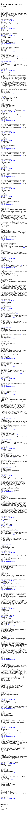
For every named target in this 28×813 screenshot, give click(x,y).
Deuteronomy (4, 808)
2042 (13, 615)
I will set (3, 737)
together (2, 790)
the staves (2, 419)
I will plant (6, 663)
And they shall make (8, 72)
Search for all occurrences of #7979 (8, 308)
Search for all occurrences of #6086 (8, 70)
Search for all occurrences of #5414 (8, 681)
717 (3, 97)
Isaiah (2, 809)
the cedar (2, 692)
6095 (7, 69)
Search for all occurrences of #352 (8, 20)
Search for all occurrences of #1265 (8, 772)
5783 (7, 27)
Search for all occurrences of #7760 (8, 753)
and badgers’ (3, 36)
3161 (7, 797)
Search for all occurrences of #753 (8, 148)
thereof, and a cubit (4, 149)
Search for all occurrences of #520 (8, 132)
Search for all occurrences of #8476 (8, 43)
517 (11, 131)
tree (1, 728)
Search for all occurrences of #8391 (8, 789)
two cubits (3, 121)
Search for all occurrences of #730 (8, 699)
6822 (21, 265)
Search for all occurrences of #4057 (8, 691)
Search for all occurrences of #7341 (8, 176)
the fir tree (3, 764)
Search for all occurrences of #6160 (8, 763)
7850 (24, 60)
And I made (5, 496)
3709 (8, 639)
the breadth (3, 169)
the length (6, 141)
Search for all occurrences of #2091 (8, 277)
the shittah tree (4, 700)
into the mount (3, 609)
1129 (11, 579)
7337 (7, 175)
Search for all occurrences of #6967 (8, 204)
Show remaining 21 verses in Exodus (8, 494)
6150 (7, 762)
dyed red (2, 29)
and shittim (3, 53)
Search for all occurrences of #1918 (8, 716)
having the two (4, 617)
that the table (3, 468)
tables (2, 562)
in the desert (3, 754)
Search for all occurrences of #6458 (8, 552)
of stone (2, 572)
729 (6, 698)
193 (11, 19)
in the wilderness (4, 683)
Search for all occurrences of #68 (7, 580)
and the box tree (4, 782)
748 (6, 147)
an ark (2, 95)
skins (2, 21)
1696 (7, 690)
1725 (11, 779)
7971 (7, 307)
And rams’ (5, 11)
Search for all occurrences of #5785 (8, 28)
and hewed (3, 545)
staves (2, 229)
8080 (7, 726)
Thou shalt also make (8, 279)
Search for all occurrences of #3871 (8, 571)
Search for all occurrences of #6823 (8, 267)
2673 (7, 139)
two (1, 553)
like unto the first (4, 581)
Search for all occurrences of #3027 (8, 659)
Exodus (2, 806)
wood (2, 62)
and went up (3, 590)
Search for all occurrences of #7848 (8, 61)
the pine (4, 774)
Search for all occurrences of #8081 (8, 727)
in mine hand (3, 636)
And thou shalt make (7, 207)
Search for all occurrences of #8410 (8, 781)
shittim (3, 103)
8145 (8, 560)
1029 (17, 56)
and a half (3, 133)
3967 (21, 127)
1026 (10, 760)
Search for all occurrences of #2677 (8, 140)
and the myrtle (4, 709)
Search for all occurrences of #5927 (8, 608)
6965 (7, 203)
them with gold (4, 268)
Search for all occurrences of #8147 (8, 561)
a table (2, 301)
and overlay (3, 259)
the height (3, 197)
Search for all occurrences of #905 (8, 239)
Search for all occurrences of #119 (8, 35)
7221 (4, 583)
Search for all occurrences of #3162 (8, 798)
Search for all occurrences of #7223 (8, 589)
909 (6, 238)
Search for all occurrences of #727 (8, 102)
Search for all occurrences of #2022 (8, 616)
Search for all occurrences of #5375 (8, 491)
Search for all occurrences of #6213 (8, 93)
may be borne (3, 476)
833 (6, 788)
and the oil (3, 718)
